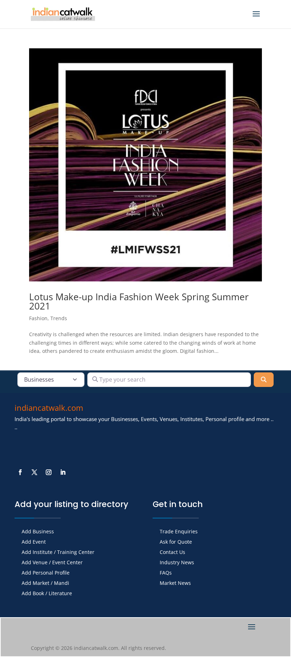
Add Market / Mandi (45, 583)
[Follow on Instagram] (48, 472)
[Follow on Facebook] (20, 472)
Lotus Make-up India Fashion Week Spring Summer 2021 (139, 301)
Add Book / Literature (47, 594)
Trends (58, 318)
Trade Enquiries (179, 532)
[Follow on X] (34, 472)
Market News (175, 583)
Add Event (34, 542)
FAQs (166, 573)
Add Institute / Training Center (58, 552)
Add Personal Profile (46, 573)
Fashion (38, 318)
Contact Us (172, 552)
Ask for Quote (176, 542)
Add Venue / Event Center (52, 563)
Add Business (38, 532)
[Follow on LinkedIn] (62, 472)
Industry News (177, 563)
